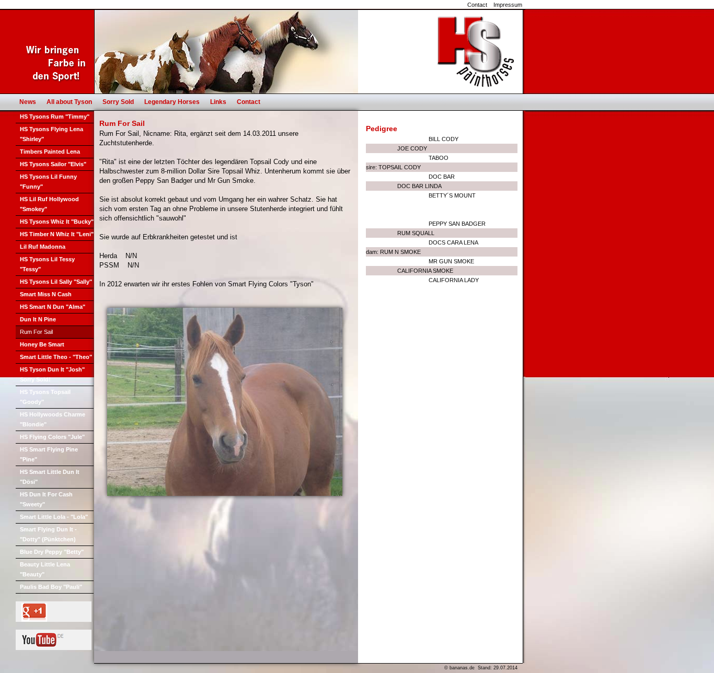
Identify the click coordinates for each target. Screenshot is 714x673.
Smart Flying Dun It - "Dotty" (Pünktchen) (48, 534)
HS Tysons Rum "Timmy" (54, 116)
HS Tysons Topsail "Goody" (45, 397)
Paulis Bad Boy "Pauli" (51, 587)
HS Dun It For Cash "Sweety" (46, 499)
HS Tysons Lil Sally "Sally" (56, 282)
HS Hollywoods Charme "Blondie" (52, 419)
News (27, 102)
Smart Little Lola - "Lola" (54, 517)
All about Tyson (69, 102)
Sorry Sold (118, 102)
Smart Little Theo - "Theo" (56, 357)
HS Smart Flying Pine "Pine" (49, 454)
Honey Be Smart (42, 344)
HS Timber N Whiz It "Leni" (57, 234)
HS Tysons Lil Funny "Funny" (48, 181)
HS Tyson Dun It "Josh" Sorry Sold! (52, 374)
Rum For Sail (36, 332)
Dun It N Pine (38, 319)
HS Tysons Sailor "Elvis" (53, 164)
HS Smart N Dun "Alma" (52, 307)
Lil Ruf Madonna (42, 246)
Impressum (507, 5)
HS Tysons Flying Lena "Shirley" (51, 134)
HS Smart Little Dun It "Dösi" (49, 477)
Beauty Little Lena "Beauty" (45, 569)
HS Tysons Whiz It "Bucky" (57, 221)
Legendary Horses (172, 102)
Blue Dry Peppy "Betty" (52, 552)
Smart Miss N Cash (46, 294)
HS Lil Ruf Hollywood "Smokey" (49, 204)
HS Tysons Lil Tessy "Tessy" (47, 264)
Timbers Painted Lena (50, 151)
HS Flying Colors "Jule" (52, 437)
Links (218, 102)
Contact (477, 5)
